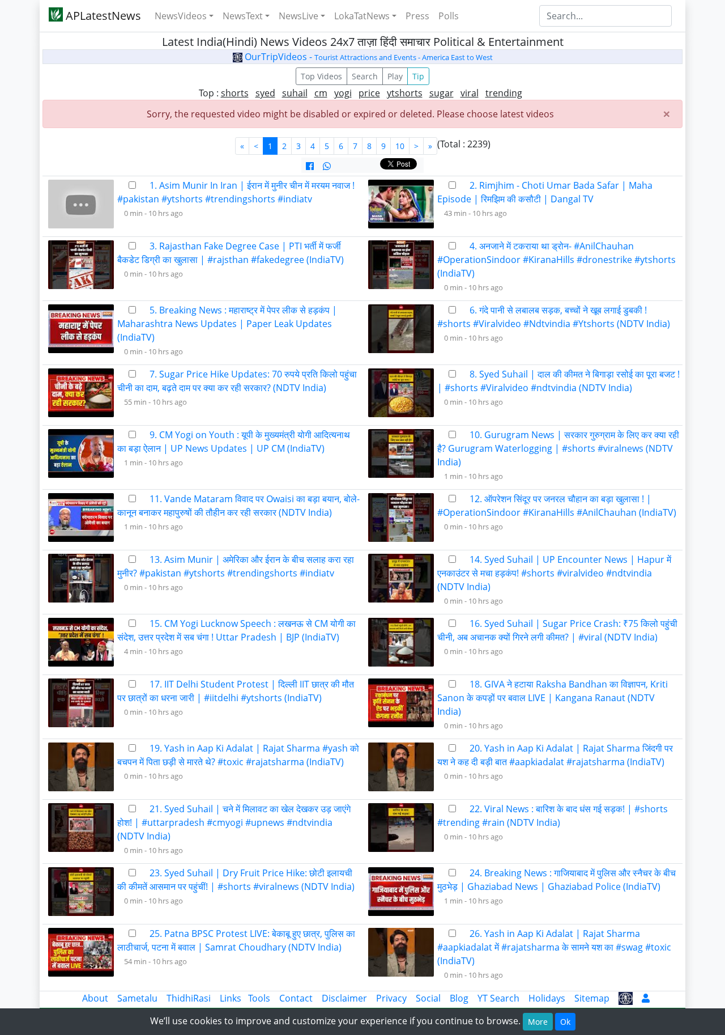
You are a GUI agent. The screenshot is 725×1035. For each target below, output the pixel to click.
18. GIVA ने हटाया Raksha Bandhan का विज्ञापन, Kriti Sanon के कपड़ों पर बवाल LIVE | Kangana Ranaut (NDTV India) (552, 698)
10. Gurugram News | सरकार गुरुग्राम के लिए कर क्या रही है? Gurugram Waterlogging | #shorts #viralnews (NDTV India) (558, 448)
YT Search (498, 998)
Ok (565, 1021)
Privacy (391, 998)
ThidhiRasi (189, 998)
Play (395, 76)
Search (365, 76)
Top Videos (321, 76)
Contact (296, 998)
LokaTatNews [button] (362, 16)
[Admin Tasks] (646, 998)
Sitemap (591, 998)
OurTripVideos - (367, 56)
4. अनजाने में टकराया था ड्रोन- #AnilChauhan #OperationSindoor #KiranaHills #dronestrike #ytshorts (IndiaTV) (556, 259)
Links (230, 998)
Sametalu (137, 998)
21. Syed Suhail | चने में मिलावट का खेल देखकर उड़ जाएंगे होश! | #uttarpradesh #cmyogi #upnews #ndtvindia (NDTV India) (234, 822)
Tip (418, 76)
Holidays (546, 998)
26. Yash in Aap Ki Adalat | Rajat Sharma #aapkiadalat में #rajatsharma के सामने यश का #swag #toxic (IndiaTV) (554, 947)
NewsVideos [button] (181, 16)
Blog (459, 998)
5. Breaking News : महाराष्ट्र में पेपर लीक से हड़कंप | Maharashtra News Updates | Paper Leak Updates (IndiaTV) (227, 323)
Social (428, 998)
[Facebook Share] (310, 166)
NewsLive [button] (298, 16)
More (538, 1021)
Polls (448, 16)
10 (399, 146)
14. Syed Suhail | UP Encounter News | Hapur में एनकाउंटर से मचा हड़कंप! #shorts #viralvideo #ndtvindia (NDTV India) (554, 573)
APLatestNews (102, 15)
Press (417, 16)
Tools (259, 998)
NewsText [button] (243, 16)
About (95, 998)
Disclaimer (344, 998)
